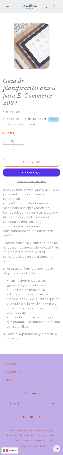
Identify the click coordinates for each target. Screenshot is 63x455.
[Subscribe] (53, 403)
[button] (7, 6)
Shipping (7, 124)
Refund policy (28, 435)
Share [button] (10, 133)
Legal (9, 380)
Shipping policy (45, 440)
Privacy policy (47, 435)
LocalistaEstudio (29, 430)
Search (11, 363)
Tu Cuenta (13, 372)
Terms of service (23, 440)
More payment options (31, 181)
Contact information (33, 446)
